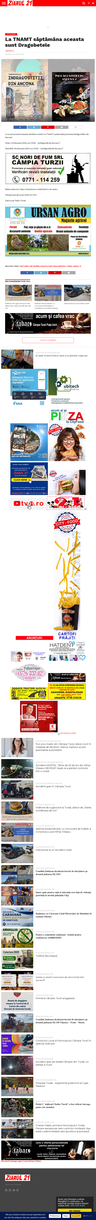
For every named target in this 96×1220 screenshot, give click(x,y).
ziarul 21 (77, 266)
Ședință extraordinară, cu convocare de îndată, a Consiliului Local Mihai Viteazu (46, 306)
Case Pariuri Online (32, 1161)
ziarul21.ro (10, 51)
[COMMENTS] (75, 126)
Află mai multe (78, 1205)
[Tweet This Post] (34, 126)
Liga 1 (20, 1161)
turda (69, 266)
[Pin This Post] (48, 126)
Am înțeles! (74, 1210)
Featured (24, 266)
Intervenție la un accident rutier (76, 303)
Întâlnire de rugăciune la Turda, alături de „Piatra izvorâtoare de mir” (18, 306)
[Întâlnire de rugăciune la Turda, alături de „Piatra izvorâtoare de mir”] (18, 300)
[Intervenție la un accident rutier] (77, 300)
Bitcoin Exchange (9, 1161)
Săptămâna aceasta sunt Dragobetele (47, 266)
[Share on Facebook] (20, 126)
